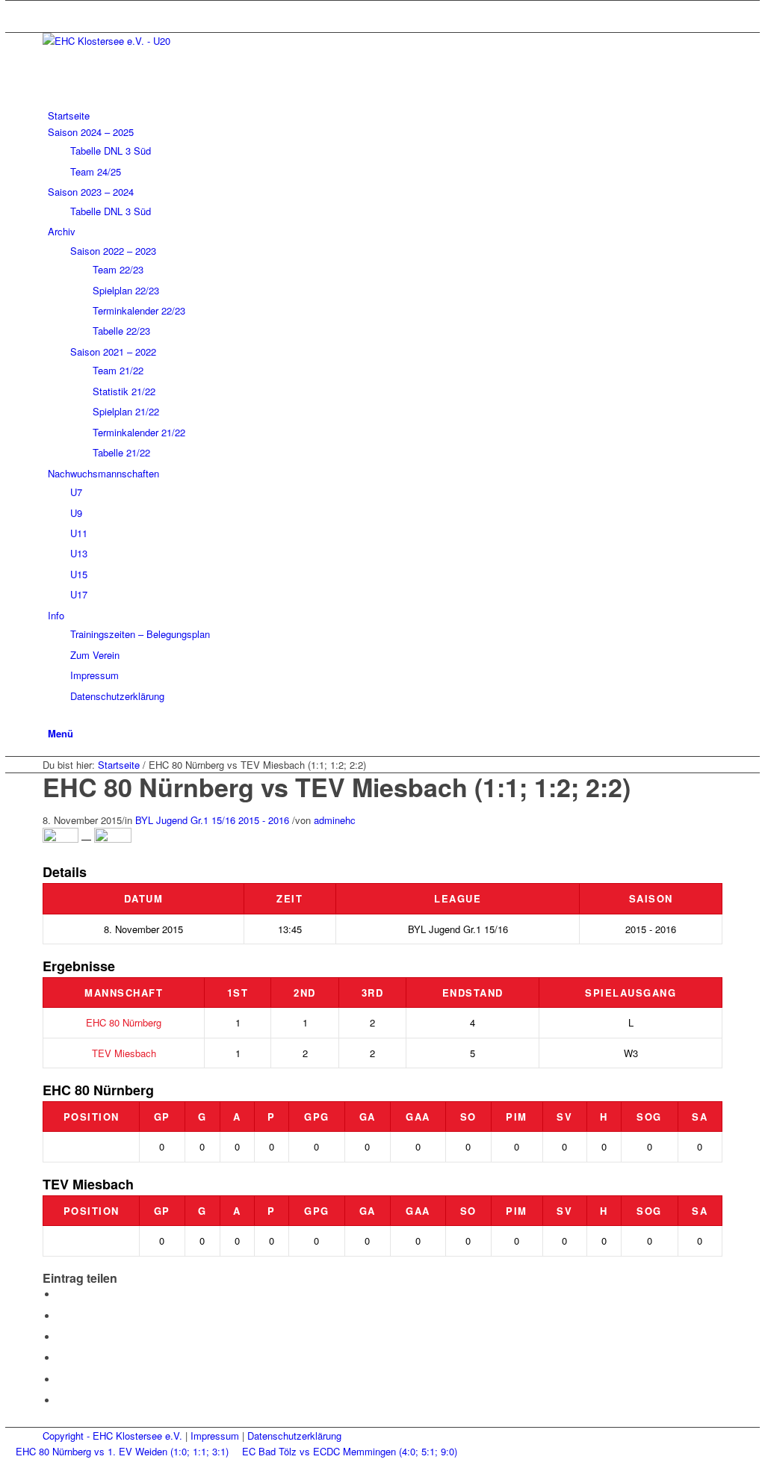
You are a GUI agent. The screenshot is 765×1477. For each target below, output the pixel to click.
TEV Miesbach (124, 1053)
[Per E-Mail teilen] (61, 1400)
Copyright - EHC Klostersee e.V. (112, 1435)
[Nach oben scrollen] (9, 1468)
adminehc (335, 820)
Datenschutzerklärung (294, 1435)
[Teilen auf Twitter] (61, 1316)
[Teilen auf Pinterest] (61, 1358)
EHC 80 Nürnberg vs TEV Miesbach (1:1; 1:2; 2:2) (337, 787)
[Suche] (51, 716)
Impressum (215, 1435)
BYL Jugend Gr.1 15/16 (185, 820)
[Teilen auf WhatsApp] (61, 1337)
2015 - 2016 (263, 820)
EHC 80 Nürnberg (123, 1022)
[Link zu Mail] (51, 8)
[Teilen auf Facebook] (61, 1294)
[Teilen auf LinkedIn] (61, 1379)
